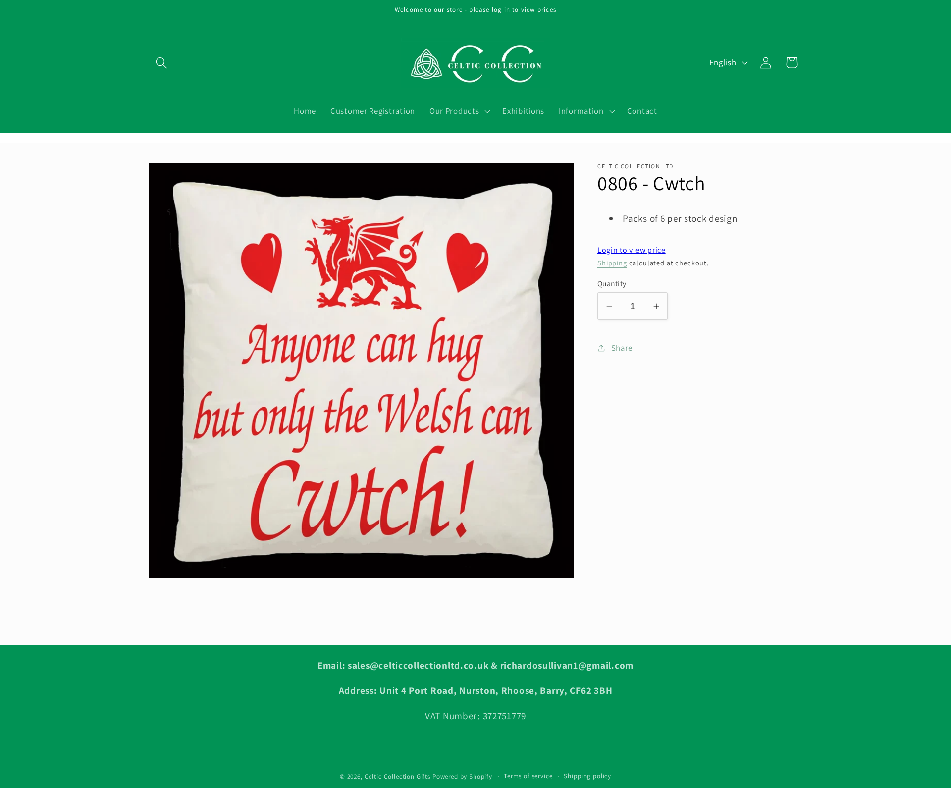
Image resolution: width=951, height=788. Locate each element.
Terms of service (528, 776)
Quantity (612, 283)
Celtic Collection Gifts (397, 776)
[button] (162, 63)
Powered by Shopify (462, 776)
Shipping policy (587, 776)
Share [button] (622, 347)
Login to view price (631, 250)
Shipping (612, 262)
